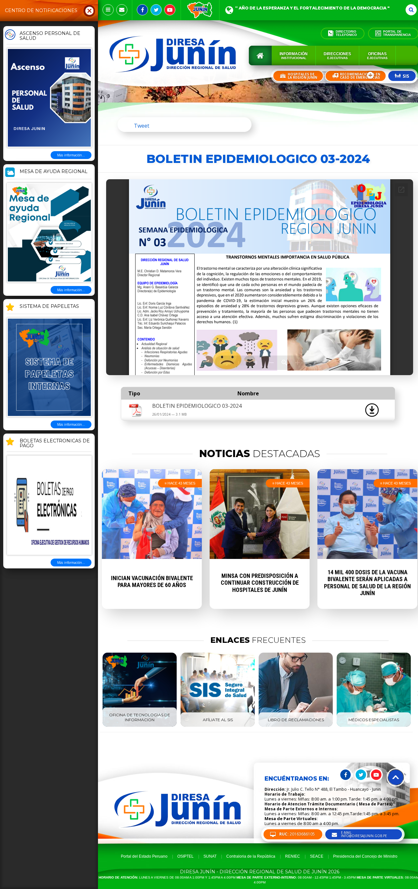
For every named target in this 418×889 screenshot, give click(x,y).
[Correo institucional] (121, 9)
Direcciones (337, 56)
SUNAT (210, 856)
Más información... (71, 155)
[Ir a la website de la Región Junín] (200, 10)
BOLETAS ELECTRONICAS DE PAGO (55, 443)
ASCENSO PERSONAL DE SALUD (50, 36)
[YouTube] (169, 9)
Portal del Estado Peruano (144, 856)
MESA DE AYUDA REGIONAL (54, 171)
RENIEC (292, 856)
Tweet (141, 125)
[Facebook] (142, 9)
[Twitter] (156, 9)
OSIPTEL (185, 856)
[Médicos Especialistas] (374, 725)
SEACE (316, 856)
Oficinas (377, 56)
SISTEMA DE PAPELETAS (49, 306)
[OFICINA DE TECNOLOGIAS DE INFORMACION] (140, 725)
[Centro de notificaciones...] (108, 9)
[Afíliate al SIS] (218, 725)
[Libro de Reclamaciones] (296, 725)
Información (294, 56)
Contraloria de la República (250, 856)
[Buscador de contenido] (411, 9)
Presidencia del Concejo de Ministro (365, 856)
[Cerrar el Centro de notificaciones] (89, 10)
